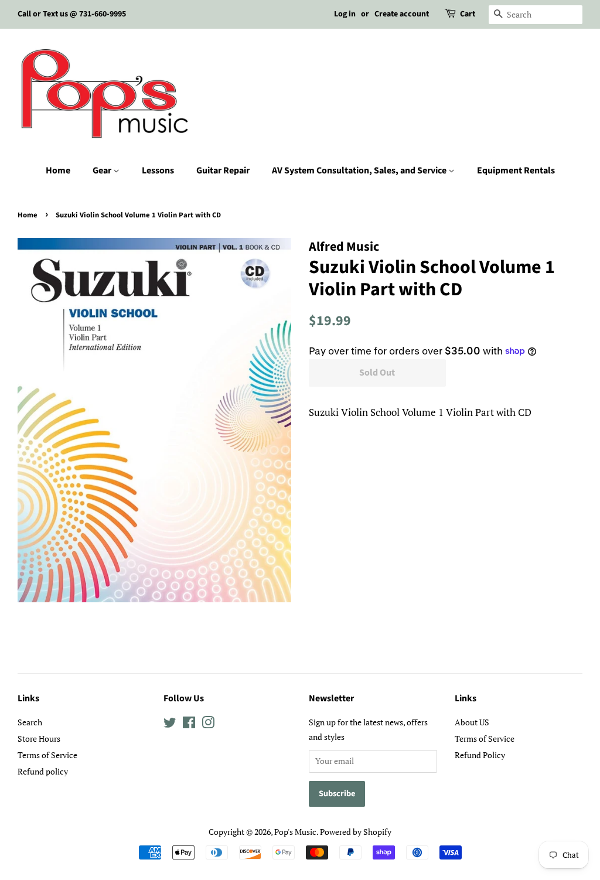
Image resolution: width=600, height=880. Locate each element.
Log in (345, 14)
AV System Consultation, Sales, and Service (360, 170)
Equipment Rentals (516, 170)
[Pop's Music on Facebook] (189, 724)
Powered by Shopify (355, 831)
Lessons (158, 170)
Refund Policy (480, 754)
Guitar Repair (223, 170)
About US (472, 722)
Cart (467, 14)
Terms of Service (47, 754)
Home (58, 170)
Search (30, 722)
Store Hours (39, 738)
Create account (401, 14)
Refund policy (43, 771)
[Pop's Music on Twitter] (169, 724)
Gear (103, 170)
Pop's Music (295, 831)
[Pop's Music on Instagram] (208, 724)
